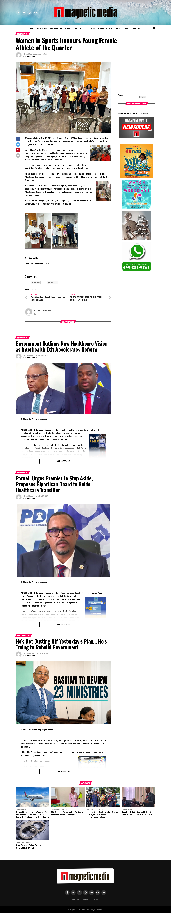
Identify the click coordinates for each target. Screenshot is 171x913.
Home (32, 28)
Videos (118, 28)
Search (120, 95)
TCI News (92, 28)
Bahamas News (42, 28)
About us (75, 899)
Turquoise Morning (105, 28)
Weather (126, 28)
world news (137, 28)
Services (85, 899)
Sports (82, 28)
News (75, 28)
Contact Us (95, 899)
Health (67, 28)
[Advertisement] (132, 76)
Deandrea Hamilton (32, 56)
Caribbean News (56, 28)
